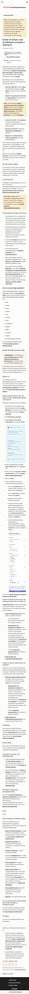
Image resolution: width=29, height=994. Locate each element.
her (20, 35)
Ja (6, 964)
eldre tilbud (9, 72)
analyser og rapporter (11, 137)
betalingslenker (21, 70)
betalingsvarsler (15, 855)
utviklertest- (8, 252)
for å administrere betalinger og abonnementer (13, 359)
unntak (18, 76)
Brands (15, 239)
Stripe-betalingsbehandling (12, 274)
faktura (14, 939)
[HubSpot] (2, 2)
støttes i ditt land (12, 732)
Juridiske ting (12, 980)
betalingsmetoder (7, 345)
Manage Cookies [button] (13, 985)
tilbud (4, 72)
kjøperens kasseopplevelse (10, 806)
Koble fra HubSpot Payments (13, 613)
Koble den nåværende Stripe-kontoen (15, 677)
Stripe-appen (17, 877)
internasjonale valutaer (11, 343)
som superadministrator (10, 357)
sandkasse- (21, 250)
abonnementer (8, 53)
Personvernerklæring (14, 982)
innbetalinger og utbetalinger (13, 130)
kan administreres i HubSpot (10, 387)
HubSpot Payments (8, 604)
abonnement (21, 941)
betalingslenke (21, 939)
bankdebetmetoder (10, 778)
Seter (7, 60)
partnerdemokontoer (11, 254)
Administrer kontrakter (11, 841)
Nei (13, 964)
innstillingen (20, 115)
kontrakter (7, 115)
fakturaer (14, 70)
